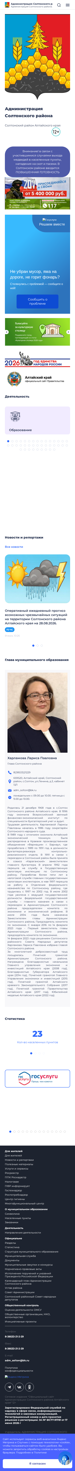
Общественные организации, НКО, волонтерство (27, 1316)
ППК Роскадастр (15, 1177)
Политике (40, 1452)
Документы (12, 1260)
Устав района (13, 1287)
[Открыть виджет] (65, 1458)
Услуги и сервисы (16, 1168)
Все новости (14, 546)
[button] (8, 441)
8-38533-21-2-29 (14, 1336)
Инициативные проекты (20, 1321)
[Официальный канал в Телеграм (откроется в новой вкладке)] (9, 1387)
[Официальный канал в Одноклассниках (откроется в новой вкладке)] (29, 1387)
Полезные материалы (19, 1164)
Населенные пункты (18, 1218)
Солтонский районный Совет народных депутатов (30, 1298)
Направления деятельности (23, 1232)
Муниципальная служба (20, 1256)
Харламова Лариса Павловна (32, 758)
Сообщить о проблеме (37, 302)
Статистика (12, 1247)
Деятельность (14, 1228)
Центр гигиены (15, 1199)
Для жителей (13, 1151)
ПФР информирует (17, 1186)
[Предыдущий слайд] (7, 332)
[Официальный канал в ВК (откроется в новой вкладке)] (19, 1387)
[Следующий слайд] (68, 332)
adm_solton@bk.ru (17, 1360)
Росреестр (12, 1173)
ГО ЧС (9, 629)
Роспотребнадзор (16, 1194)
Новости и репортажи (19, 1159)
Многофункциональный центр (24, 1203)
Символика (12, 1213)
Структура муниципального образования (31, 1251)
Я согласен (37, 1463)
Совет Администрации (20, 1292)
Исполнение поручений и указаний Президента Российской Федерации (29, 1275)
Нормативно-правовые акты (23, 1269)
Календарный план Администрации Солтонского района (28, 1282)
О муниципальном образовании (26, 1209)
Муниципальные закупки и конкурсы (29, 1264)
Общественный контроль (22, 1305)
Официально (13, 1238)
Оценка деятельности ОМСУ (23, 1309)
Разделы (10, 1242)
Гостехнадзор (13, 1190)
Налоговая (12, 1181)
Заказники (11, 1222)
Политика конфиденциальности (19, 1369)
